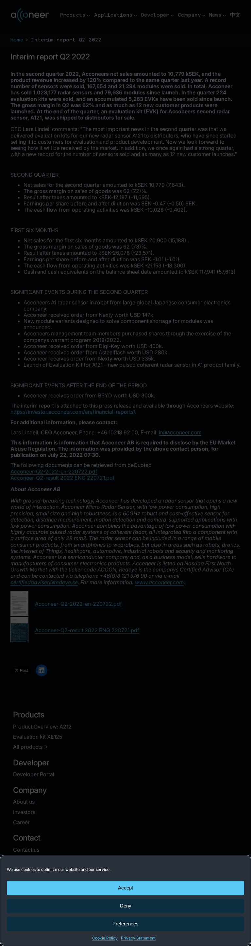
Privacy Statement (138, 938)
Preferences (125, 923)
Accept (125, 887)
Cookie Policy (105, 938)
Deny (125, 905)
